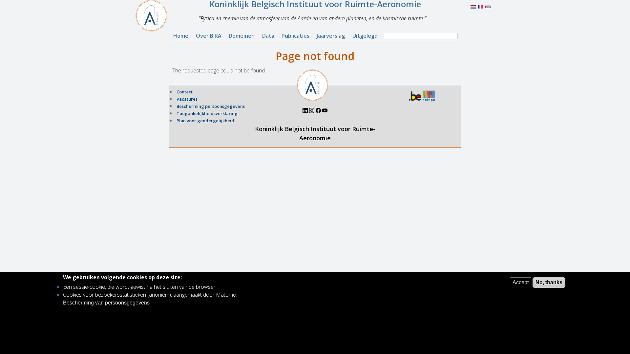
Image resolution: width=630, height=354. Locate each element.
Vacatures (187, 99)
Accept (521, 282)
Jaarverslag (331, 35)
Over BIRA (208, 35)
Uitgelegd (365, 35)
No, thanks (549, 282)
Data (268, 35)
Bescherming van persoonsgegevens (106, 302)
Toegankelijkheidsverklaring (207, 113)
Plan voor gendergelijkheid (205, 121)
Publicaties (295, 35)
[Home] (154, 15)
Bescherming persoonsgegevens (211, 106)
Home (180, 35)
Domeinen (242, 35)
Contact (185, 92)
